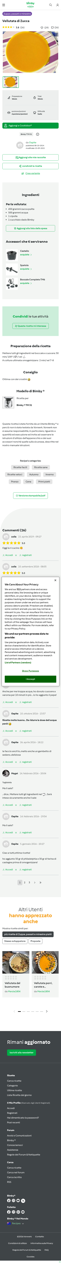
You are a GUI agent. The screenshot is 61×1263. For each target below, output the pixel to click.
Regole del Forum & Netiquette (23, 1154)
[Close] (55, 580)
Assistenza (12, 1149)
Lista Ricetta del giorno (19, 1095)
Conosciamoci (15, 1145)
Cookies (30, 1256)
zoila (13, 536)
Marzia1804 (14, 991)
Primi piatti (44, 481)
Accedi (11, 1108)
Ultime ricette (14, 1090)
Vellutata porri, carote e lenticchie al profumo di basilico (43, 984)
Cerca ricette (14, 1080)
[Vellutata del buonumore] (15, 962)
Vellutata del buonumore (12, 984)
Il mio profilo (28, 1102)
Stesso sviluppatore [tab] (14, 941)
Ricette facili (20, 467)
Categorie (12, 1085)
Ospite (32, 142)
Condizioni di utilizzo (17, 1243)
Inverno (50, 474)
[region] (30, 631)
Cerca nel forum (15, 1172)
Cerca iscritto (14, 1177)
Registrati (12, 1113)
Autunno (33, 474)
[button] (3, 5)
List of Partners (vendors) (18, 662)
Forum (10, 1130)
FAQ (47, 1250)
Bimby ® (11, 1140)
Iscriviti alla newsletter (21, 1052)
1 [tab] (19, 1011)
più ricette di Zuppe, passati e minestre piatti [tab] (28, 934)
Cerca (10, 1162)
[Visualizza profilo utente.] (19, 145)
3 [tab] (28, 1011)
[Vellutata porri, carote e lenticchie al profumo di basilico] (45, 962)
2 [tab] (23, 1011)
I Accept (30, 679)
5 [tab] (37, 1011)
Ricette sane (41, 467)
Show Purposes (30, 670)
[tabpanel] (30, 982)
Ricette (11, 1075)
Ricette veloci (14, 474)
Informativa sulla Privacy (41, 1243)
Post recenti (13, 1122)
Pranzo (15, 481)
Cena (28, 481)
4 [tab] (32, 1011)
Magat (14, 773)
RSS (9, 1182)
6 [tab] (41, 1011)
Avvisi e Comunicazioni (19, 1135)
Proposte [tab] (35, 941)
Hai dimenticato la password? (23, 1117)
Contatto (39, 1236)
